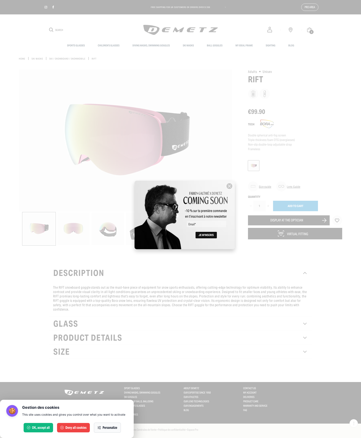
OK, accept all (41, 427)
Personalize (110, 427)
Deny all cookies (75, 427)
